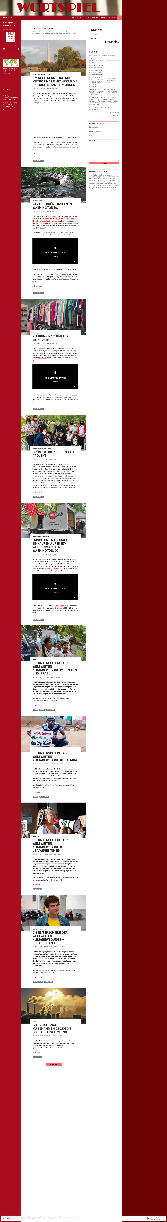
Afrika (36, 796)
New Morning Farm (51, 568)
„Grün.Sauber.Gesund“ (62, 142)
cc (56, 701)
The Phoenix (42, 358)
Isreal (42, 710)
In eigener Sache (37, 449)
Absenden (104, 163)
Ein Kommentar (53, 88)
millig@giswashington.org (10, 102)
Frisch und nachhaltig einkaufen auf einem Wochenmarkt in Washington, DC (51, 545)
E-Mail (95, 131)
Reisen (39, 74)
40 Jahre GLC (112, 17)
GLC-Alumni (95, 17)
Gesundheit (36, 537)
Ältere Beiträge (54, 1064)
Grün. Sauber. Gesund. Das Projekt (54, 454)
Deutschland (81, 17)
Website (91, 136)
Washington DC (38, 160)
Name (94, 127)
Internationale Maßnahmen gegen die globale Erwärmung (51, 1028)
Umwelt (44, 74)
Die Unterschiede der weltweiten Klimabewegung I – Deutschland (50, 938)
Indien (36, 710)
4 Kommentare (52, 459)
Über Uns (103, 17)
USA (88, 17)
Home (72, 17)
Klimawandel (50, 710)
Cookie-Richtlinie (50, 1218)
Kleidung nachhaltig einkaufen (50, 338)
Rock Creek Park (66, 235)
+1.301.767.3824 (7, 104)
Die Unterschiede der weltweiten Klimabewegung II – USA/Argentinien (50, 845)
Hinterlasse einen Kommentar (53, 677)
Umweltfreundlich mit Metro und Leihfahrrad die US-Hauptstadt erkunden (54, 81)
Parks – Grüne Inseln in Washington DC (52, 206)
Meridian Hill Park (49, 235)
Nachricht (92, 140)
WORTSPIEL (7, 18)
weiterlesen (37, 492)
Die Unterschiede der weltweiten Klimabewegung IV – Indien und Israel (54, 668)
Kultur (34, 74)
